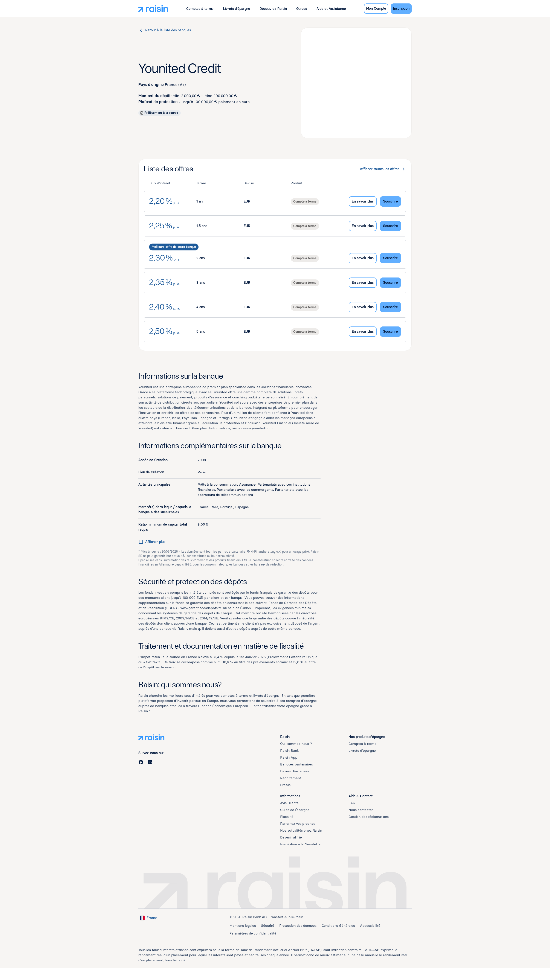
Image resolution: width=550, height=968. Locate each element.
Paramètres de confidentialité (252, 933)
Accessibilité (370, 926)
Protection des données (297, 926)
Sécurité (267, 926)
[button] (199, 8)
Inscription (401, 8)
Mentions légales (242, 926)
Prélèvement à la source (161, 113)
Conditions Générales (338, 926)
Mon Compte (376, 8)
